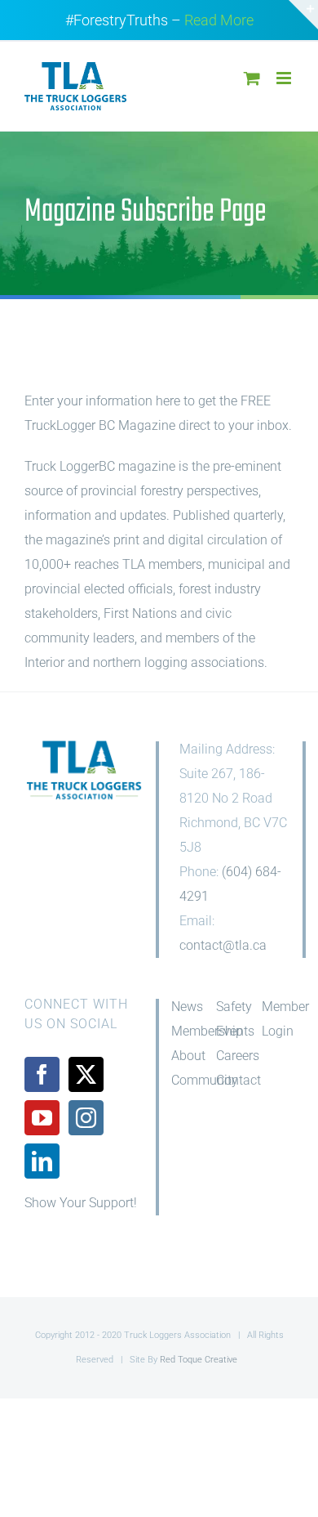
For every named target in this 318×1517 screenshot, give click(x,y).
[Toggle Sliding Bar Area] (303, 14)
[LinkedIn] (42, 1161)
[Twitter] (86, 1074)
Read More (219, 20)
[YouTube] (42, 1117)
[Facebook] (42, 1074)
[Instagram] (86, 1117)
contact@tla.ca (223, 945)
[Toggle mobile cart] (252, 78)
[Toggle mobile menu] (285, 78)
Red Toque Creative (198, 1359)
